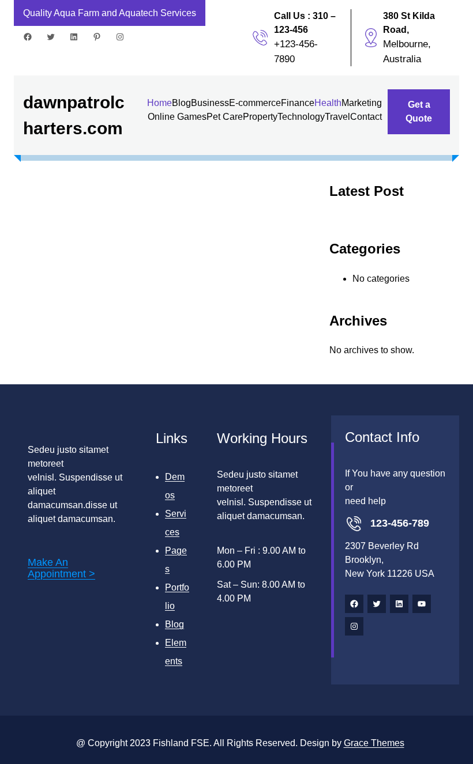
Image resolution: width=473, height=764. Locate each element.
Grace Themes (374, 743)
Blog (174, 624)
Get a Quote (419, 111)
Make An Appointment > (61, 568)
